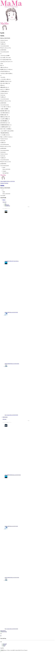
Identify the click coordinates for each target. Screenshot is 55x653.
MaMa (2, 185)
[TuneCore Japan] (3, 631)
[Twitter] (5, 203)
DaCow (4, 199)
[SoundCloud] (7, 205)
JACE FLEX (5, 417)
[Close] (0, 636)
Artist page (4, 419)
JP (0, 635)
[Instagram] (7, 204)
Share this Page (3, 630)
